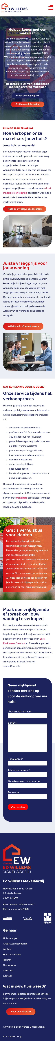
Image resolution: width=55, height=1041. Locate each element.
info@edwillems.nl (12, 893)
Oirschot (20, 643)
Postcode (13, 792)
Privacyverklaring (12, 1036)
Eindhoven (9, 643)
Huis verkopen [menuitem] (10, 938)
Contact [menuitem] (7, 975)
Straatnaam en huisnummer (24, 781)
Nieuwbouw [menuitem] (9, 965)
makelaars (21, 497)
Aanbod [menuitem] (7, 948)
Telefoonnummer (19, 770)
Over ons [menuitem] (8, 970)
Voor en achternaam (19, 711)
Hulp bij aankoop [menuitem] (12, 954)
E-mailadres (15, 758)
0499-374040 (10, 897)
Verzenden (18, 807)
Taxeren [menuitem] (7, 959)
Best (42, 638)
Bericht (12, 722)
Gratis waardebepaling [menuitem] (15, 943)
